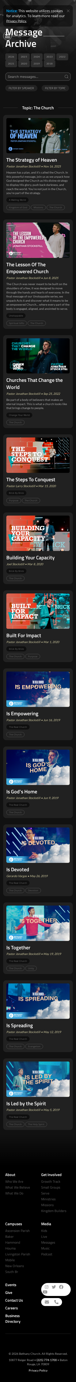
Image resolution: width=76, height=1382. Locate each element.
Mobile (10, 1259)
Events (10, 1285)
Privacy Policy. (16, 20)
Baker (9, 1236)
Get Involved (51, 1174)
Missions (47, 1204)
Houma (10, 1248)
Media (46, 1224)
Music (45, 1248)
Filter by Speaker (21, 88)
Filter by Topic (55, 88)
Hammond (12, 1242)
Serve (45, 1193)
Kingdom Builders (53, 1210)
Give (8, 1292)
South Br (11, 1271)
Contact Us (14, 1300)
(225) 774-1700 (47, 1360)
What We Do (14, 1193)
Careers (11, 1308)
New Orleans (14, 1265)
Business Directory (12, 1318)
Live (44, 1236)
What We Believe (17, 1187)
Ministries (48, 1199)
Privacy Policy (38, 1370)
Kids (44, 1230)
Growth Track (50, 1181)
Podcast (46, 1254)
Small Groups (50, 1187)
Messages (48, 1242)
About (10, 1174)
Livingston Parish (17, 1254)
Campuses (13, 1224)
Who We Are (14, 1181)
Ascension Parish (17, 1230)
